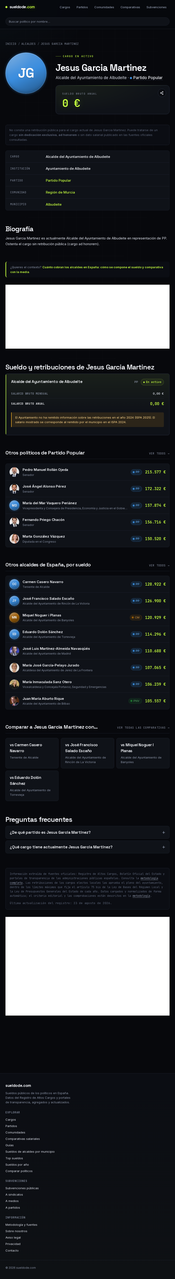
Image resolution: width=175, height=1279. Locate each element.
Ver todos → (159, 453)
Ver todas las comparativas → (143, 728)
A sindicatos (14, 1194)
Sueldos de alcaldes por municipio (30, 1151)
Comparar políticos (19, 1171)
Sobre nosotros (16, 1231)
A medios (12, 1201)
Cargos (65, 7)
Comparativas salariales (22, 1139)
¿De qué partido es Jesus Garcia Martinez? (50, 832)
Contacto (12, 1250)
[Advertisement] (87, 317)
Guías (9, 1145)
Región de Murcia (60, 192)
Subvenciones (157, 7)
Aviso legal (13, 1237)
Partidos (82, 7)
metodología (141, 896)
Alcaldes (28, 44)
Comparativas (130, 7)
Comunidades (104, 7)
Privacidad (13, 1244)
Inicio (10, 44)
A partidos (12, 1207)
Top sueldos (14, 1158)
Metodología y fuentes (21, 1224)
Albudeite (54, 204)
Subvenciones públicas (22, 1188)
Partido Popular (148, 77)
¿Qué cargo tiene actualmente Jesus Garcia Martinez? (61, 846)
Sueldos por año (17, 1164)
